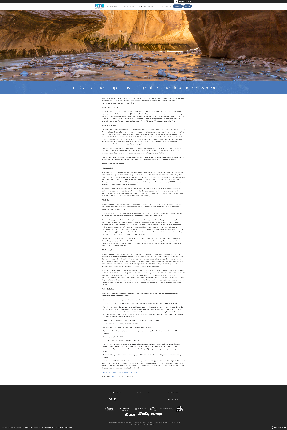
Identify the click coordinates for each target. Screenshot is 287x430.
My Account (165, 6)
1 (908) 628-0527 (117, 392)
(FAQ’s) (120, 372)
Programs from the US (130, 6)
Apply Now (177, 6)
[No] (285, 427)
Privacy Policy (144, 424)
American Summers (184, 1)
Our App (187, 6)
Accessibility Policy (135, 424)
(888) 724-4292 (146, 392)
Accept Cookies (277, 427)
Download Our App (172, 399)
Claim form (114, 376)
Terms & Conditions (151, 424)
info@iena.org (173, 392)
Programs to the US (113, 6)
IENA (176, 1)
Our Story (151, 6)
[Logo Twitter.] (110, 399)
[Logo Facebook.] (115, 399)
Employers (142, 6)
